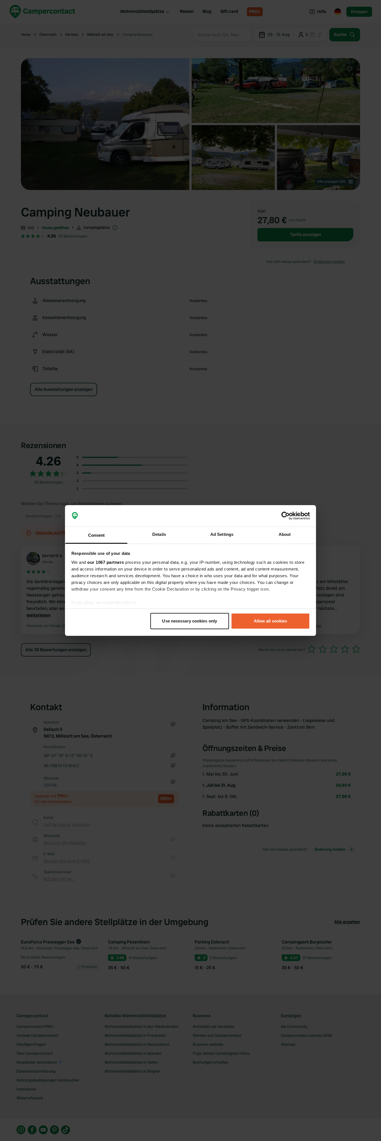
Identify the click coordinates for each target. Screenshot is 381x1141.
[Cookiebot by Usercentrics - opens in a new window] (285, 516)
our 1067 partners (105, 562)
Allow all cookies (270, 621)
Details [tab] (159, 534)
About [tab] (285, 534)
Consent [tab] (96, 535)
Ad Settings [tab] (221, 534)
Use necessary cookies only (189, 621)
